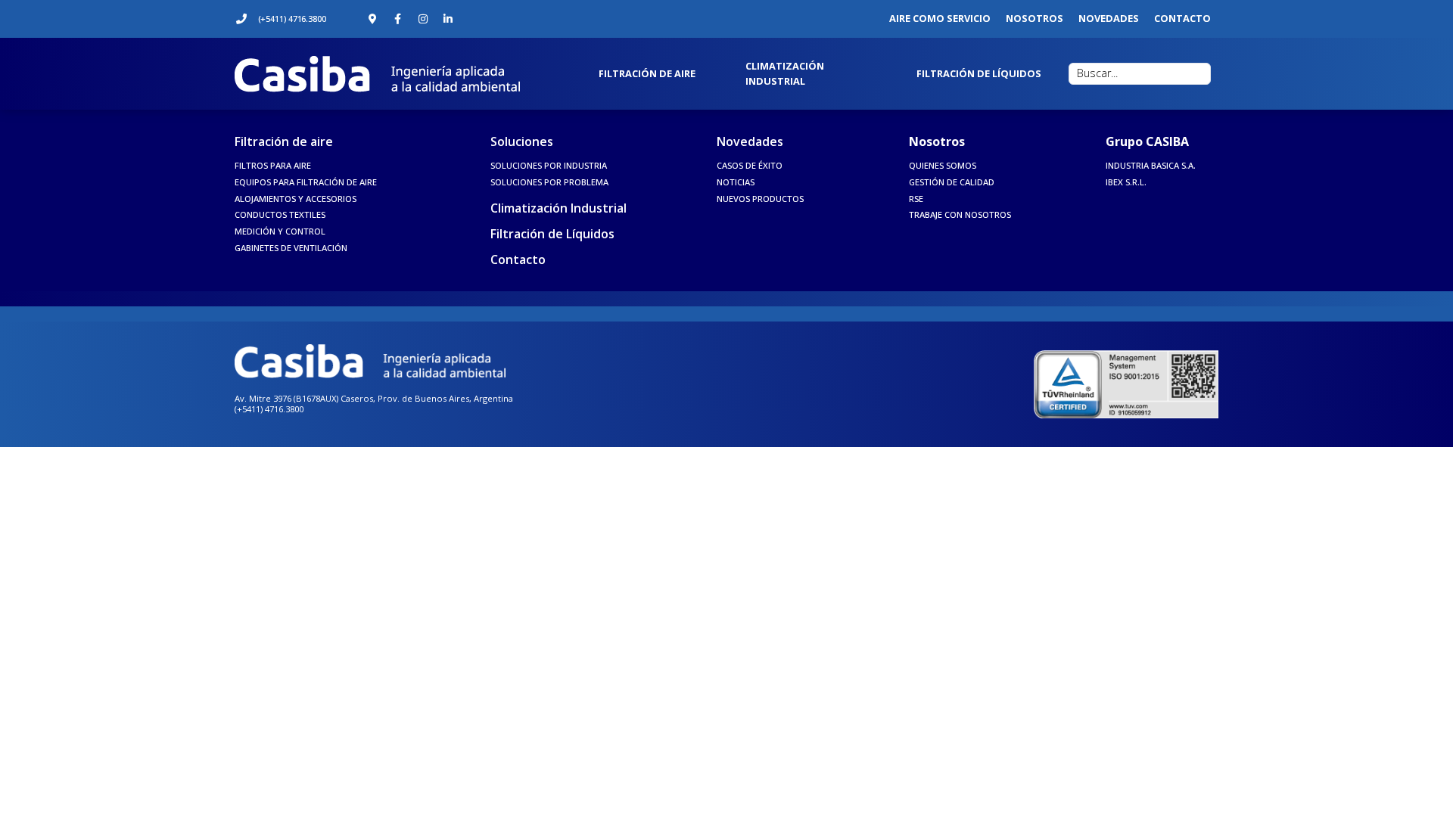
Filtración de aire (284, 141)
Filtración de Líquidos (552, 233)
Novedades (750, 141)
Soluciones (521, 141)
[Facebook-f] (398, 19)
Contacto (518, 259)
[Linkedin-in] (448, 19)
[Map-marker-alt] (373, 19)
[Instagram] (423, 19)
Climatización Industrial (558, 208)
